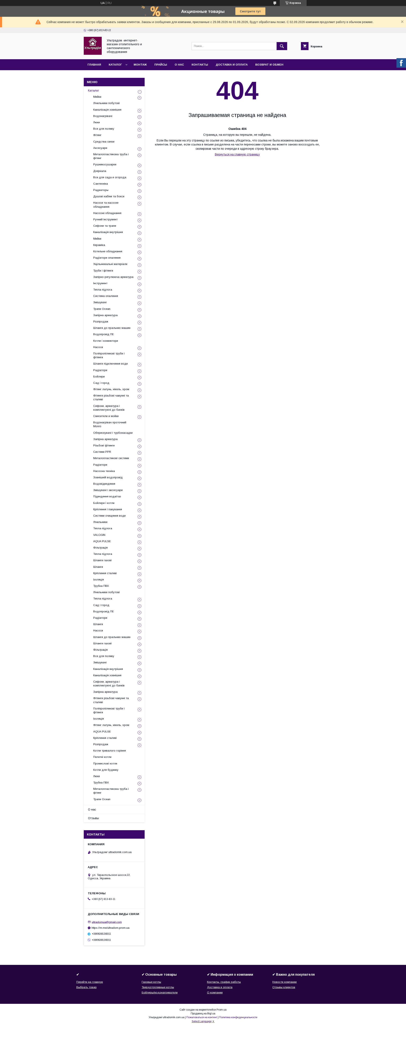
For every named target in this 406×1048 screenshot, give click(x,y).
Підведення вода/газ (107, 496)
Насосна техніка (104, 471)
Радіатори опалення (107, 257)
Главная (94, 64)
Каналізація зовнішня (107, 109)
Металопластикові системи (111, 458)
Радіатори (100, 370)
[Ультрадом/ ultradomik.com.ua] (93, 53)
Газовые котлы (151, 982)
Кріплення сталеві (105, 573)
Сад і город (101, 382)
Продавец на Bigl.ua (203, 1013)
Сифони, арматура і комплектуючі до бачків (109, 407)
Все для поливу (103, 128)
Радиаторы (100, 190)
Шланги (98, 566)
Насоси (98, 347)
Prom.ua (221, 1009)
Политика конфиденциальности (238, 1017)
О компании (215, 992)
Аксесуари (100, 148)
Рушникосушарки (104, 164)
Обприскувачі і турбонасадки (113, 432)
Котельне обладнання (107, 251)
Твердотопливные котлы (158, 987)
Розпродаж (100, 321)
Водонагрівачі (102, 116)
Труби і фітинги (103, 270)
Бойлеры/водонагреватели (160, 992)
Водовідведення (104, 483)
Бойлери (99, 376)
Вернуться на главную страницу (237, 154)
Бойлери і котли (103, 503)
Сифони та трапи (104, 225)
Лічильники (100, 522)
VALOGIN (99, 534)
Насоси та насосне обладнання (105, 204)
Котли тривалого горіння (109, 750)
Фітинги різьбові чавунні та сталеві (111, 397)
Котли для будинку (105, 769)
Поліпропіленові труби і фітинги (109, 355)
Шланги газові (102, 560)
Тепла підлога (102, 289)
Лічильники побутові (106, 103)
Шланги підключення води (110, 363)
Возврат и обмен (269, 64)
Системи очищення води (109, 515)
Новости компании (284, 982)
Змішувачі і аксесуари (108, 490)
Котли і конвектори (105, 340)
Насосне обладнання (107, 213)
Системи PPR (102, 451)
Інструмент (100, 283)
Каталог (115, 64)
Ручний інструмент (105, 219)
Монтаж (140, 64)
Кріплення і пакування (107, 509)
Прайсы (160, 64)
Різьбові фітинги (104, 445)
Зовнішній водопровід (108, 477)
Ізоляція (98, 579)
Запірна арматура (105, 315)
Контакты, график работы (224, 982)
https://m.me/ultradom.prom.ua (110, 927)
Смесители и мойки (106, 416)
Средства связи (103, 141)
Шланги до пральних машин (111, 327)
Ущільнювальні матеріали (110, 264)
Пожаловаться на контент (201, 1017)
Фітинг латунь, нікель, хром (111, 389)
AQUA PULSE (102, 541)
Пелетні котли (102, 757)
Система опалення (105, 296)
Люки (96, 122)
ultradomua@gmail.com (107, 921)
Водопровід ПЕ (103, 334)
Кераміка (99, 245)
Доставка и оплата (232, 64)
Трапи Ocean (101, 308)
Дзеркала (99, 171)
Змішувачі (100, 302)
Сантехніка (100, 183)
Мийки (97, 96)
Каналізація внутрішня (108, 232)
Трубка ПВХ (101, 585)
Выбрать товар (86, 987)
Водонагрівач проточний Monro (109, 424)
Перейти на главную (89, 982)
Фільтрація (100, 547)
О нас (179, 64)
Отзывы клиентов (283, 987)
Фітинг (97, 135)
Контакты (200, 64)
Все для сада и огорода (109, 177)
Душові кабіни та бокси (108, 196)
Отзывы (93, 818)
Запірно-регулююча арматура (113, 276)
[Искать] (282, 46)
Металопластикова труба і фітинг (111, 156)
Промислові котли (105, 763)
